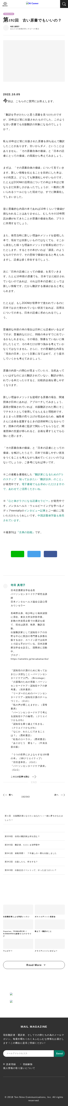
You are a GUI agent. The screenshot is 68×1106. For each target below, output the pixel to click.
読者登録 (11, 1064)
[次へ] (62, 795)
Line (17, 554)
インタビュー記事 (35, 510)
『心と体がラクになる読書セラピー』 (28, 501)
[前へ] (5, 795)
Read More (34, 965)
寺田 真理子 (15, 26)
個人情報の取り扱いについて (19, 1068)
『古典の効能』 (25, 532)
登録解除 (28, 1064)
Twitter (34, 554)
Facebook (50, 554)
